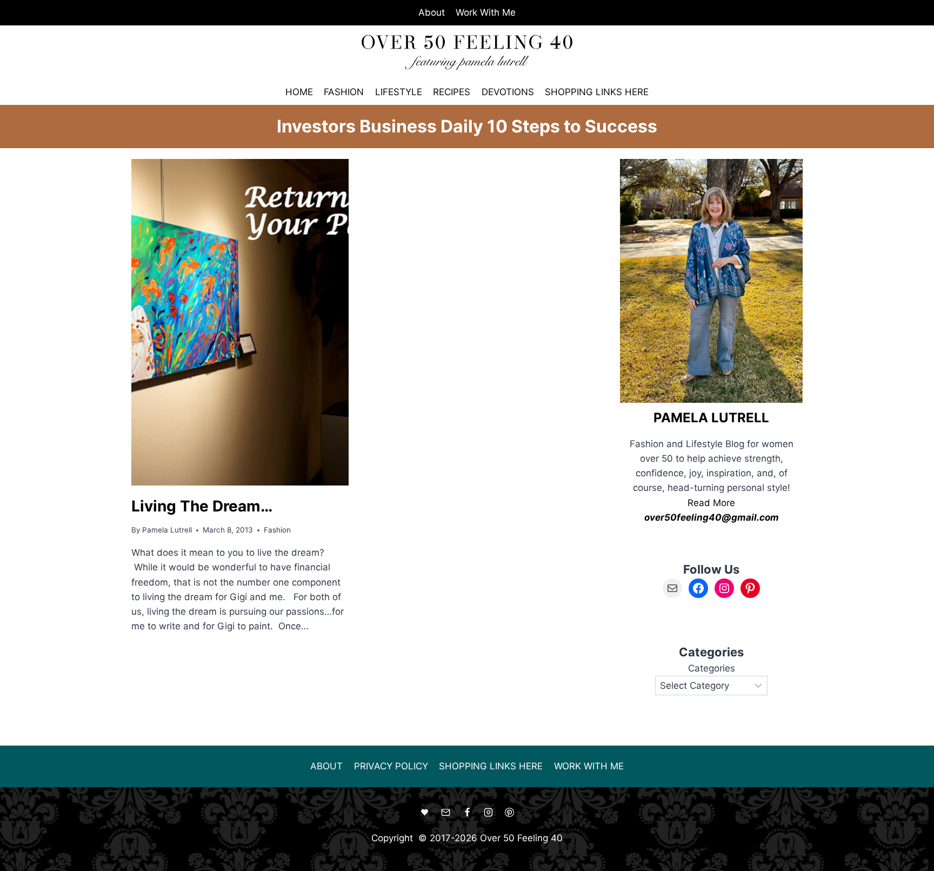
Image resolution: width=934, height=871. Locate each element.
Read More (711, 502)
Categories (711, 668)
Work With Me (486, 12)
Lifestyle (398, 92)
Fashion (344, 92)
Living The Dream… (201, 506)
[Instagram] (488, 812)
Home (299, 92)
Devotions (508, 92)
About (431, 12)
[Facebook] (467, 812)
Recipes (451, 92)
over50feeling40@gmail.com (711, 517)
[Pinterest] (509, 812)
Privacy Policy (391, 766)
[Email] (446, 812)
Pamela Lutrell (167, 530)
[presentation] (240, 322)
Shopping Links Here (597, 92)
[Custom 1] (425, 812)
